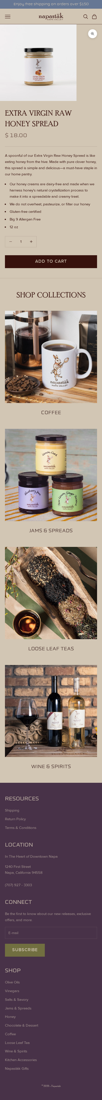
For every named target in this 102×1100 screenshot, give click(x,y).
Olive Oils (12, 982)
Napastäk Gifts (17, 1068)
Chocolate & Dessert (21, 1025)
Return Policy (15, 819)
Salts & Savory (16, 999)
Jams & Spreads (18, 1008)
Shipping (12, 810)
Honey (10, 1016)
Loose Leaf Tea (17, 1042)
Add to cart (51, 261)
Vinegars (12, 991)
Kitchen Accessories (21, 1060)
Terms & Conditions (20, 827)
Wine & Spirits (16, 1051)
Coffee (10, 1034)
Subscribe (25, 950)
